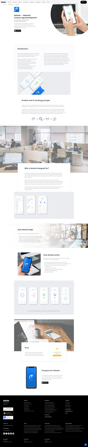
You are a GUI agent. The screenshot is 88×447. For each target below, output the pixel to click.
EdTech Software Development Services (51, 409)
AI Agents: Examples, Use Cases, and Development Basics (74, 431)
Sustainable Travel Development (49, 403)
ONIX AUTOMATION (48, 416)
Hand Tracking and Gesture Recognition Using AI (72, 426)
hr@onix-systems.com (6, 430)
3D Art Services (26, 405)
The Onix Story (67, 402)
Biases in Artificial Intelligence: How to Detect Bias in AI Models (74, 428)
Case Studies (68, 409)
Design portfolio (69, 411)
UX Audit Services (26, 409)
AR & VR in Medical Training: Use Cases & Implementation (53, 426)
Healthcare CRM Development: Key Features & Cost (52, 425)
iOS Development (26, 406)
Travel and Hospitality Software (49, 402)
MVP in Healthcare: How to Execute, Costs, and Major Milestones (54, 428)
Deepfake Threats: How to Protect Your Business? (72, 429)
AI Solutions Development (28, 403)
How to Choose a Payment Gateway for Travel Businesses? (32, 428)
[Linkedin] (4, 433)
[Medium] (11, 433)
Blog (66, 413)
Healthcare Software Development (50, 406)
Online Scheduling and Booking (49, 405)
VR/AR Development (27, 402)
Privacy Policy (5, 404)
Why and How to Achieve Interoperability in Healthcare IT (53, 432)
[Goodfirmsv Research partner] (8, 413)
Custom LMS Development (49, 412)
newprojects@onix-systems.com (8, 425)
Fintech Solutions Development (49, 408)
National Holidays (68, 406)
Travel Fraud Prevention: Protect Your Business (31, 431)
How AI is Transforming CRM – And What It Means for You (73, 425)
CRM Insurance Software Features (50, 431)
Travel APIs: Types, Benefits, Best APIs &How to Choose (32, 426)
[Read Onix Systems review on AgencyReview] (8, 409)
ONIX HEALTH (47, 414)
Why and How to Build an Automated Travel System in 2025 (32, 429)
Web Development (27, 408)
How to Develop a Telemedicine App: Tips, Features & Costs (53, 429)
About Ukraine (67, 403)
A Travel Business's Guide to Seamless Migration (31, 432)
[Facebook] (6, 433)
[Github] (9, 433)
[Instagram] (13, 433)
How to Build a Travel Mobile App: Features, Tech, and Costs (33, 425)
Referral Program (67, 405)
